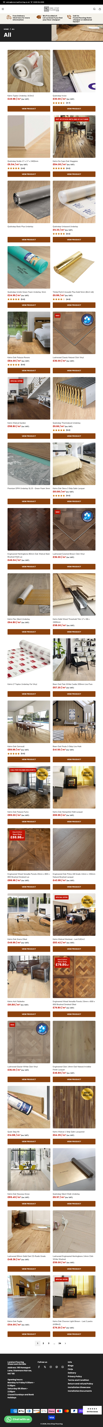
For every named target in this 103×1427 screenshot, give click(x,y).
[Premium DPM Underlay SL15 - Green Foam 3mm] (29, 464)
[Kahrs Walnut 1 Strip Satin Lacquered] (74, 1107)
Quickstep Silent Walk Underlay (66, 1194)
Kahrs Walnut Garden (17, 423)
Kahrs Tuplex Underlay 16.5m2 (21, 95)
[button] (92, 1410)
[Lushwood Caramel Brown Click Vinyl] (74, 529)
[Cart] (100, 9)
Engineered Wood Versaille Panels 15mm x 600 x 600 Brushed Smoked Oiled (74, 1003)
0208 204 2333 (38, 2)
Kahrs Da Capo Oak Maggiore (65, 161)
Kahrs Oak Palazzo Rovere (19, 357)
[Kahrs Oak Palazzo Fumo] (29, 787)
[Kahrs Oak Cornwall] (29, 722)
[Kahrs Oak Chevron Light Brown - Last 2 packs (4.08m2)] (74, 1296)
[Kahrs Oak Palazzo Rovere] (29, 333)
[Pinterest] (56, 1367)
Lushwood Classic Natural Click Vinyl (68, 357)
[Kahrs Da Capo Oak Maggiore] (74, 136)
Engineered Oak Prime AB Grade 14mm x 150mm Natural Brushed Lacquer (74, 875)
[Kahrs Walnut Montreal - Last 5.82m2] (74, 914)
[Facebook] (39, 1367)
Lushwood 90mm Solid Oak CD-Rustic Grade (27, 1256)
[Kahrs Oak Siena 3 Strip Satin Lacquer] (74, 464)
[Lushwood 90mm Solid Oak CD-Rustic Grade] (29, 1231)
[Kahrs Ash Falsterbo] (29, 977)
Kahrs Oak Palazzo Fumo (18, 812)
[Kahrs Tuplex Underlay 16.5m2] (29, 71)
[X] (45, 1367)
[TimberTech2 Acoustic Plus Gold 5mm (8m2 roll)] (74, 267)
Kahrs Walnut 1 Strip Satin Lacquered (68, 1132)
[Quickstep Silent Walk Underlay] (74, 1169)
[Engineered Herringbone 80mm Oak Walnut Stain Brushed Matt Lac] (29, 529)
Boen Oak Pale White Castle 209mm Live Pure (72, 684)
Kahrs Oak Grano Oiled (17, 939)
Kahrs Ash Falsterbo (16, 1001)
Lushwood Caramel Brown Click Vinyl (69, 554)
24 (60, 1343)
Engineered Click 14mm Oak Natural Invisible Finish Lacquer (72, 1068)
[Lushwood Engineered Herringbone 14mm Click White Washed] (74, 1231)
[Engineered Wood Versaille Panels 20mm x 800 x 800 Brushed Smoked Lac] (29, 849)
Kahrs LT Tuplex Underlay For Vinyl (22, 684)
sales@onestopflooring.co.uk (18, 2)
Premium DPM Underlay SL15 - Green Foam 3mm (29, 488)
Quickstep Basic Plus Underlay (20, 226)
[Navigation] (3, 9)
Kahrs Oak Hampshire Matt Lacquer (68, 812)
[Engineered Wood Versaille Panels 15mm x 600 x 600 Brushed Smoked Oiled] (74, 977)
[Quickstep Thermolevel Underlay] (74, 398)
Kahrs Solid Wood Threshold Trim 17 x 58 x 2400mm (71, 620)
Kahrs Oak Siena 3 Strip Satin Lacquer (69, 488)
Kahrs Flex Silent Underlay (19, 619)
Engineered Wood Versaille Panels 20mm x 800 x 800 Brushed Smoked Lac (29, 875)
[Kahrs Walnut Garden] (29, 398)
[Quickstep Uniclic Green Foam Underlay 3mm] (29, 267)
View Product (29, 108)
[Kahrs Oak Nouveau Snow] (29, 1169)
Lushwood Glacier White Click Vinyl (23, 1066)
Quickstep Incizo (59, 95)
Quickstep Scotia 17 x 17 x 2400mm (23, 161)
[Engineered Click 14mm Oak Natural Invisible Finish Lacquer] (74, 1042)
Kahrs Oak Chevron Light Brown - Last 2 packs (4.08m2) (72, 1323)
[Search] (94, 9)
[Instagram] (51, 1367)
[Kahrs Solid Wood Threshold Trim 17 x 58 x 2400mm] (74, 594)
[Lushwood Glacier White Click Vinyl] (29, 1042)
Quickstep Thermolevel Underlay (67, 423)
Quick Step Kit (13, 1132)
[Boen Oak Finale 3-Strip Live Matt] (74, 722)
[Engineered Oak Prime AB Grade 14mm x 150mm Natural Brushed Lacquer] (74, 849)
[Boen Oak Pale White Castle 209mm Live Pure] (74, 659)
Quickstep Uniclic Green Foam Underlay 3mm (27, 292)
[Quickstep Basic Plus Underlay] (29, 202)
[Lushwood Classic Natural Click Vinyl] (74, 333)
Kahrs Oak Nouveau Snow (19, 1194)
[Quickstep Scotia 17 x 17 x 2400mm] (29, 136)
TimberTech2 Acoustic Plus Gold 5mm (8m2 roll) (73, 292)
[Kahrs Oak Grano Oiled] (29, 914)
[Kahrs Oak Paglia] (29, 1296)
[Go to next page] (65, 1343)
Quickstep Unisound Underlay (65, 226)
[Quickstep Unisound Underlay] (74, 202)
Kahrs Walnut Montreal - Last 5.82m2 (69, 939)
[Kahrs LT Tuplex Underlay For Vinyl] (29, 659)
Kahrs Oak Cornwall (16, 746)
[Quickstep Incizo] (74, 71)
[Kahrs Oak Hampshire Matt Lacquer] (74, 787)
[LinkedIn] (62, 1367)
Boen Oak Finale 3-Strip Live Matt (67, 746)
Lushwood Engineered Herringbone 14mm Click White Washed (73, 1257)
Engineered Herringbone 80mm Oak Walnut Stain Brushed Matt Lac (29, 555)
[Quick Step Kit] (29, 1107)
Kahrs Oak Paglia (15, 1321)
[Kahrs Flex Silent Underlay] (29, 594)
